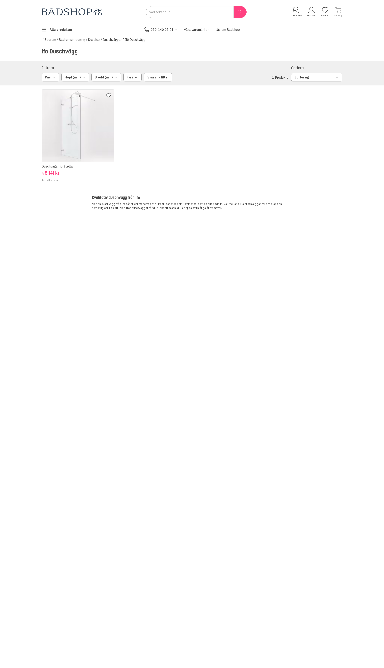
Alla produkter (61, 30)
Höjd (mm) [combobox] (73, 77)
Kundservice (296, 15)
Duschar (94, 40)
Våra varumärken (196, 30)
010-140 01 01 (162, 30)
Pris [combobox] (48, 77)
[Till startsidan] (72, 11)
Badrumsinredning (72, 40)
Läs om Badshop (228, 30)
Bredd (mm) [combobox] (104, 77)
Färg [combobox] (130, 77)
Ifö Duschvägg (135, 40)
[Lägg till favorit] (108, 95)
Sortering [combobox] (302, 77)
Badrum (50, 40)
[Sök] (240, 12)
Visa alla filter (158, 77)
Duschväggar (112, 40)
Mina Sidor (311, 15)
